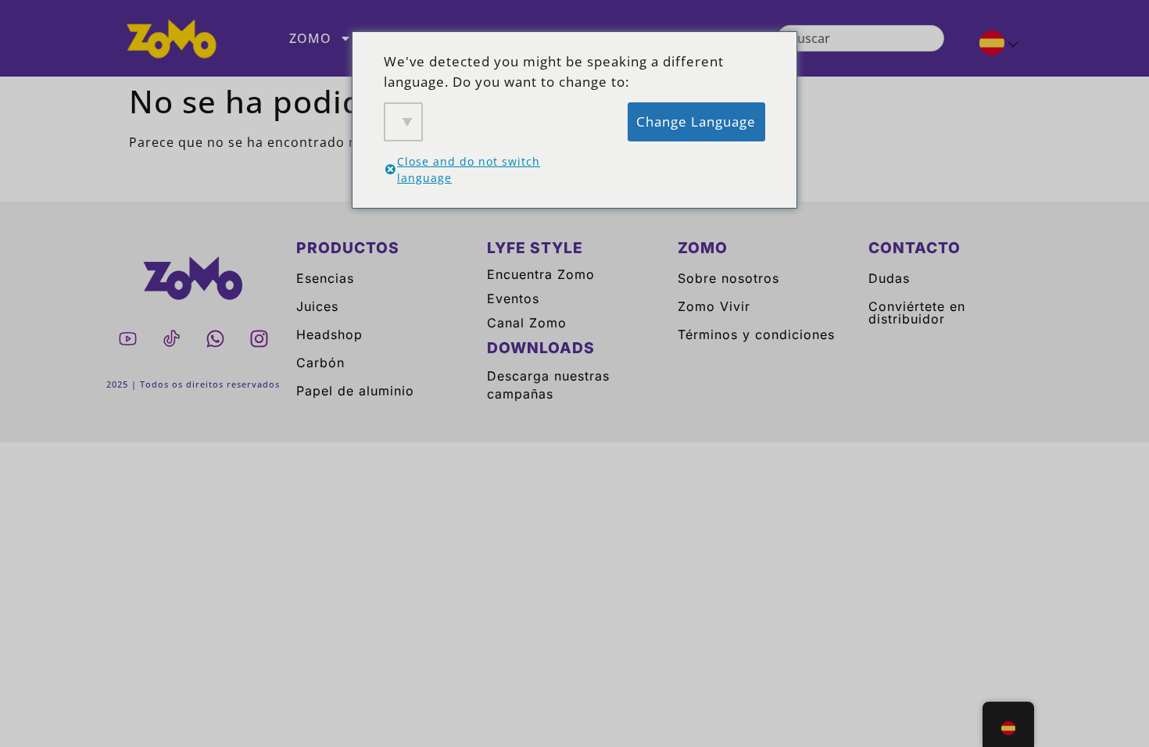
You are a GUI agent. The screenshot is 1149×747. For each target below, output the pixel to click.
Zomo (310, 38)
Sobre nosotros (728, 278)
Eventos (513, 298)
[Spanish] (992, 45)
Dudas (889, 278)
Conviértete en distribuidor (916, 312)
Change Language (696, 121)
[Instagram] (258, 338)
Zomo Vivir (714, 306)
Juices (317, 306)
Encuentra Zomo (541, 274)
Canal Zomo (527, 323)
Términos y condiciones (756, 334)
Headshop (329, 334)
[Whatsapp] (214, 338)
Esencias (325, 278)
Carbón (320, 362)
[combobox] (860, 38)
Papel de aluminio (355, 391)
